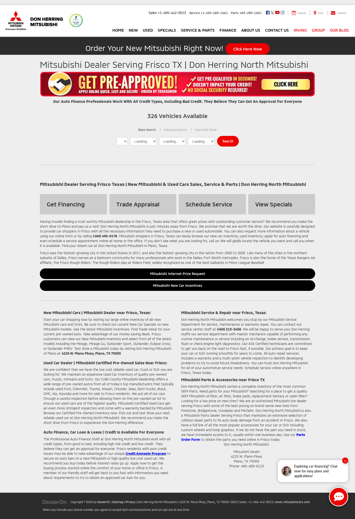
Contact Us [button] (277, 30)
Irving (300, 30)
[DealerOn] (54, 502)
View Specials (273, 204)
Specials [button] (167, 30)
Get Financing (66, 204)
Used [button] (148, 30)
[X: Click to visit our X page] (272, 13)
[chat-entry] (338, 496)
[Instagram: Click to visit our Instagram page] (282, 13)
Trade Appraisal (137, 204)
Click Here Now (247, 48)
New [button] (133, 30)
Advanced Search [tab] (175, 129)
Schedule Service (209, 204)
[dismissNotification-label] (345, 461)
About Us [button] (250, 30)
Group (318, 30)
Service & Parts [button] (198, 30)
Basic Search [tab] (147, 129)
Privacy (130, 502)
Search (228, 141)
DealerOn (103, 502)
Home (118, 30)
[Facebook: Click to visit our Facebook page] (268, 13)
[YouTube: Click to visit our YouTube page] (277, 13)
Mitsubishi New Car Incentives (177, 285)
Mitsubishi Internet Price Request (177, 274)
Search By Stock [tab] (206, 129)
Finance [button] (228, 30)
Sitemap (117, 502)
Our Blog (339, 30)
